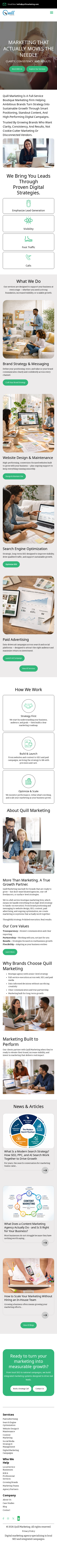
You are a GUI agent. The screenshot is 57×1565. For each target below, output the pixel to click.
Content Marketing (7, 1436)
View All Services (28, 668)
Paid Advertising (10, 1419)
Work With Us (17, 69)
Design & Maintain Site (14, 476)
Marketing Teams (11, 1486)
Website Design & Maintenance (11, 1430)
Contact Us (40, 1388)
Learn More (10, 952)
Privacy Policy (28, 1531)
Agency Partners (10, 1489)
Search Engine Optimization (9, 1423)
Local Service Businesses (9, 1468)
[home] (9, 12)
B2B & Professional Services (9, 1476)
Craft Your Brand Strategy (15, 382)
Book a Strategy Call (21, 1388)
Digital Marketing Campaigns (11, 1451)
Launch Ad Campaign (14, 658)
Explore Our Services (37, 69)
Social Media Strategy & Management (9, 1444)
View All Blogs (28, 1325)
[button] (51, 12)
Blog (5, 1507)
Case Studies (8, 1503)
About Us (7, 1500)
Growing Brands (10, 1482)
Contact (6, 1510)
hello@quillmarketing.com (28, 4)
